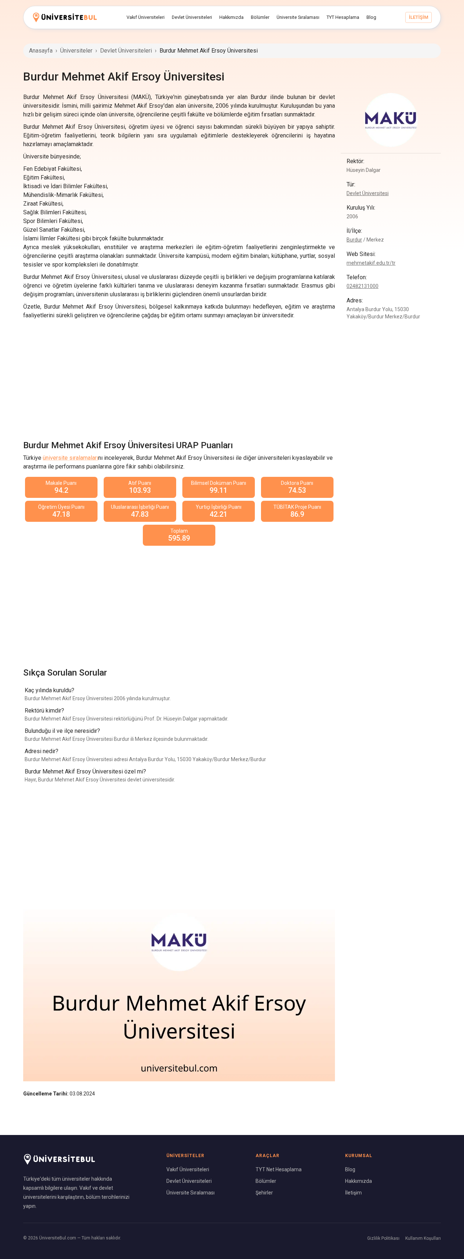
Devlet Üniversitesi (368, 193)
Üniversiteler (76, 50)
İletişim (353, 1193)
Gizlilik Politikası (383, 1238)
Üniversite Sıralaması (190, 1193)
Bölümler (266, 1181)
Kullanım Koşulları (423, 1238)
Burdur (354, 240)
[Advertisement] (179, 378)
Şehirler (264, 1193)
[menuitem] (145, 17)
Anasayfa (41, 50)
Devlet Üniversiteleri (126, 50)
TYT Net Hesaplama (279, 1169)
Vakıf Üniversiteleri (187, 1169)
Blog (350, 1169)
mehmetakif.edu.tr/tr (371, 263)
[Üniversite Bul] (65, 17)
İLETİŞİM (418, 17)
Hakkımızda (358, 1181)
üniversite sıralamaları (70, 457)
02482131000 (362, 286)
